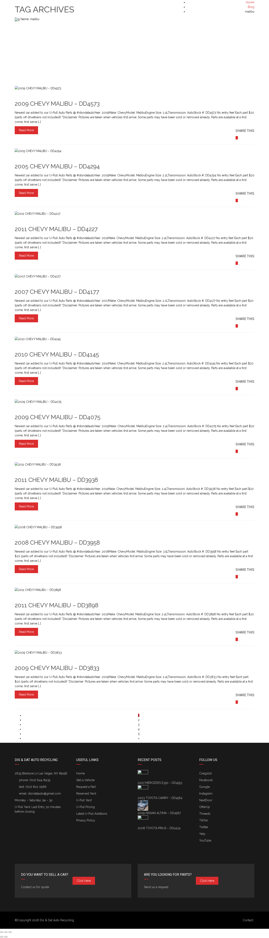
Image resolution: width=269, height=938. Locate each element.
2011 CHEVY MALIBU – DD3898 (56, 605)
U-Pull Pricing (85, 807)
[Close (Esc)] (1, 932)
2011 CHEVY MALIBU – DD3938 (56, 479)
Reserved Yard (86, 793)
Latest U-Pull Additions (91, 813)
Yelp (202, 833)
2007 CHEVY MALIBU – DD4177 (57, 291)
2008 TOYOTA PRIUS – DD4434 (159, 828)
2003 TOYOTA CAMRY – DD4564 (160, 798)
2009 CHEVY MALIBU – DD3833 (57, 668)
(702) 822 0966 (35, 786)
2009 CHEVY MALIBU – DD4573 (57, 103)
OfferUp (204, 807)
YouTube (205, 840)
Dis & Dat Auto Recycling (57, 920)
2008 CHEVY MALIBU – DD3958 (57, 542)
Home (80, 773)
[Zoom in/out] (10, 932)
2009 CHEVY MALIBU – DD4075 (57, 417)
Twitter (203, 827)
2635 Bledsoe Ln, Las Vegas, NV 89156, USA (48, 4)
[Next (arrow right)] (6, 936)
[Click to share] (237, 137)
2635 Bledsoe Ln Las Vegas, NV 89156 (41, 773)
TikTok (203, 820)
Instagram (205, 793)
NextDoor (205, 800)
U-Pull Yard (84, 800)
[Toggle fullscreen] (6, 932)
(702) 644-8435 (243, 4)
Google (204, 786)
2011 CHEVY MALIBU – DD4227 (56, 229)
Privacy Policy (85, 820)
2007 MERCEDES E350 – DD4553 (160, 782)
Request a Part (86, 786)
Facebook (206, 780)
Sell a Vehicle (85, 780)
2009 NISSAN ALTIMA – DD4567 (159, 813)
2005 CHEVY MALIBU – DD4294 (57, 166)
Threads (204, 813)
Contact (248, 920)
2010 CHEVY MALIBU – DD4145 (57, 354)
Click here (84, 880)
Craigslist (205, 773)
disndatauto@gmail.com (44, 793)
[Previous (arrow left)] (1, 936)
